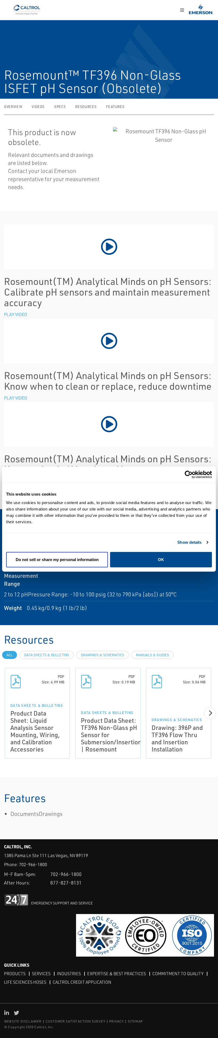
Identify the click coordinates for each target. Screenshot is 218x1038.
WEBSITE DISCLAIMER (23, 1021)
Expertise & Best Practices (116, 973)
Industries (69, 973)
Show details (189, 542)
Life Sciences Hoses (25, 982)
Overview (13, 107)
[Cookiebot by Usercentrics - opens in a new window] (188, 475)
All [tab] (9, 655)
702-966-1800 (33, 864)
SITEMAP (135, 1021)
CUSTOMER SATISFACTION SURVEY (76, 1021)
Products (15, 973)
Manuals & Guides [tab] (152, 655)
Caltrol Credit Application (82, 982)
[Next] (210, 713)
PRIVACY (116, 1021)
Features (115, 107)
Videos (38, 107)
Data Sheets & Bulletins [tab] (46, 655)
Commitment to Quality (177, 973)
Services (41, 973)
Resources (86, 107)
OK (161, 559)
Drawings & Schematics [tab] (102, 655)
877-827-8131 (66, 883)
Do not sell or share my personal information (57, 559)
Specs (60, 107)
